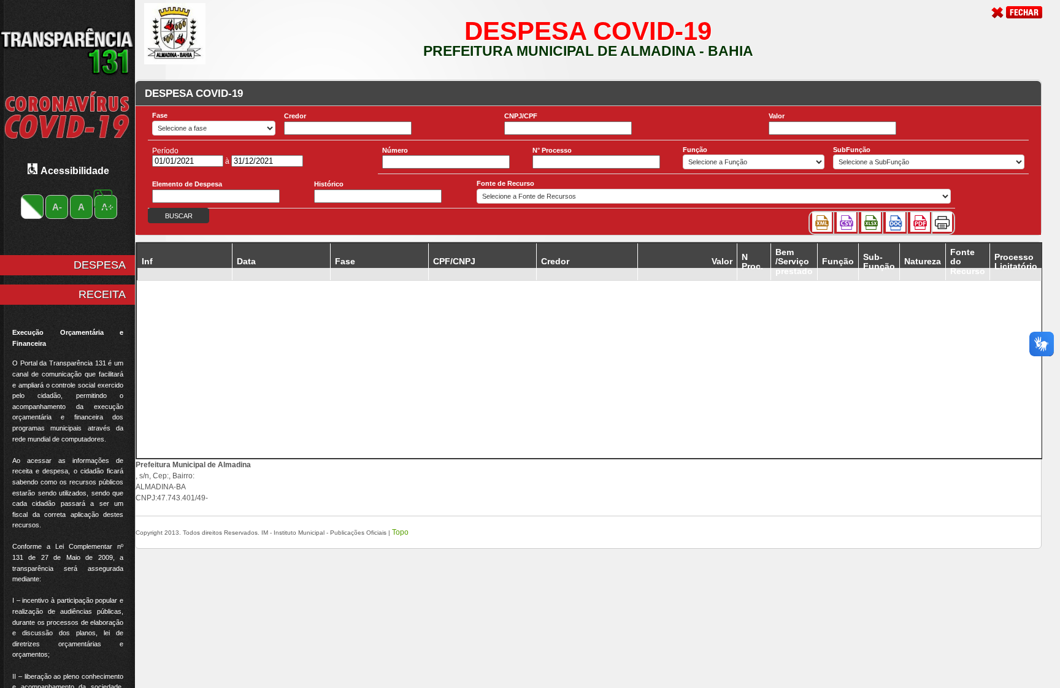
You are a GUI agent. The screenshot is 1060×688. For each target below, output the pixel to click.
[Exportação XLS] (871, 222)
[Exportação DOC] (895, 222)
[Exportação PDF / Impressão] (920, 222)
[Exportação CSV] (846, 222)
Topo (400, 532)
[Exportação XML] (822, 222)
